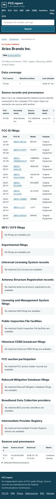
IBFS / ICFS (4, 13)
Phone (20, 493)
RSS (42, 493)
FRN (13, 493)
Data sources (31, 493)
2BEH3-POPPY (20, 150)
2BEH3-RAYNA (20, 215)
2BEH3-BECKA (19, 142)
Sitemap (50, 493)
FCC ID (5, 493)
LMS (28, 10)
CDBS (34, 10)
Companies (14, 39)
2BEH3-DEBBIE (20, 199)
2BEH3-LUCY (19, 207)
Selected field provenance (16, 462)
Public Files (53, 12)
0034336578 (13, 55)
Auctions (43, 10)
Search (28, 29)
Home (4, 39)
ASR (21, 10)
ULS (15, 10)
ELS (10, 10)
